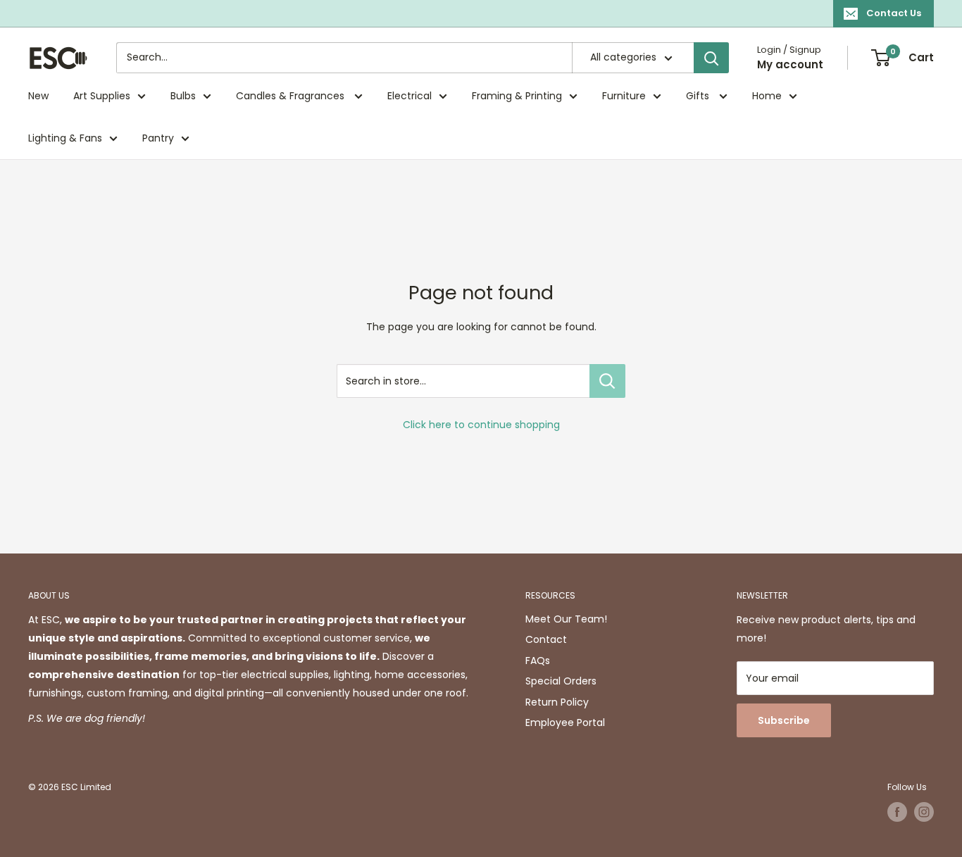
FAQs (537, 660)
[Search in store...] (607, 381)
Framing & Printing (517, 96)
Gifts (699, 96)
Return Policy (557, 702)
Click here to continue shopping (481, 425)
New (38, 96)
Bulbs (183, 96)
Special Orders (560, 681)
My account (790, 64)
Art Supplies (101, 96)
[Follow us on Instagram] (924, 812)
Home (767, 96)
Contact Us (893, 13)
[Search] (711, 57)
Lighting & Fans (65, 138)
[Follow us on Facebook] (897, 812)
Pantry (158, 138)
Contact (546, 639)
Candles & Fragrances (291, 96)
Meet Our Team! (566, 619)
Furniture (624, 96)
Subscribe (784, 720)
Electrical (409, 96)
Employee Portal (565, 722)
